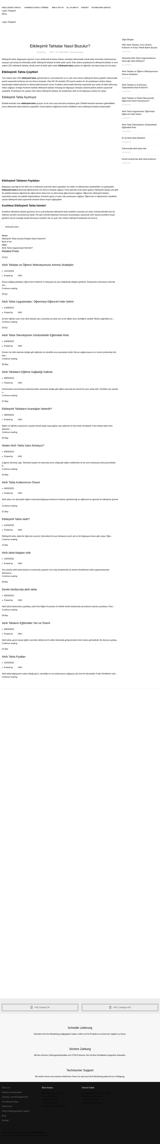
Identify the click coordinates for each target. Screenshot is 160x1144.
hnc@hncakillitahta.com (92, 1103)
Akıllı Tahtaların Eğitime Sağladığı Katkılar (27, 371)
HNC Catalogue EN (122, 1007)
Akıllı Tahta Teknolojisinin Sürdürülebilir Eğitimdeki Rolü (35, 335)
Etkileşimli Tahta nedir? (16, 519)
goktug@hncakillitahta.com (54, 1106)
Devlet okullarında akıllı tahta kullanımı (139, 159)
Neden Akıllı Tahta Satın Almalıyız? (23, 445)
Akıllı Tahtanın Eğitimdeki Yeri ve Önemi (26, 623)
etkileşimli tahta (29, 78)
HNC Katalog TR (42, 1007)
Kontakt (5, 1120)
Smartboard (6, 1135)
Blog (12, 31)
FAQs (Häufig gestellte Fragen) (15, 1111)
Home (4, 31)
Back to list (7, 242)
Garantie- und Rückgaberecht (15, 1097)
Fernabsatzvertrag (10, 1102)
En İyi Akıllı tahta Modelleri (133, 138)
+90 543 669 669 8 (50, 1103)
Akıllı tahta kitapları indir (16, 552)
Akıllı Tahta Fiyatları (14, 656)
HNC (52, 52)
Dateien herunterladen (12, 1092)
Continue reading (9, 288)
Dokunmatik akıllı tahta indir (134, 148)
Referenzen (7, 1106)
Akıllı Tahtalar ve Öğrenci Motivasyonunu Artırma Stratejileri (38, 264)
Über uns (6, 1088)
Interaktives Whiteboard (20, 1135)
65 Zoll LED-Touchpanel (39, 1135)
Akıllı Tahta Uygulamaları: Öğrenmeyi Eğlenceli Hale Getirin (38, 301)
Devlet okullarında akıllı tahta (19, 589)
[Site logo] (12, 3)
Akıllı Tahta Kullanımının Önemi (21, 482)
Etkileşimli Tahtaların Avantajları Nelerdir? (27, 408)
